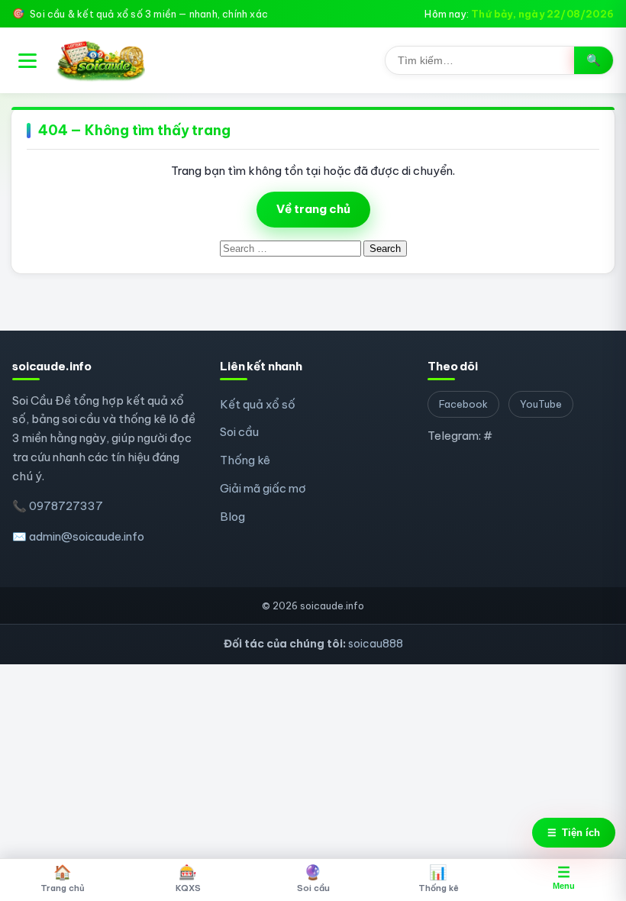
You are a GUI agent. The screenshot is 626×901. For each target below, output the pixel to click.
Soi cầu (239, 432)
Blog (232, 516)
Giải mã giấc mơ (263, 488)
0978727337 (66, 506)
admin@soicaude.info (86, 536)
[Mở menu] (27, 60)
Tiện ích (573, 832)
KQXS (188, 878)
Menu (564, 877)
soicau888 (375, 644)
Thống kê (245, 460)
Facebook (463, 404)
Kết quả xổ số (257, 404)
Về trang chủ (313, 209)
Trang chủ (62, 878)
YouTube (541, 404)
